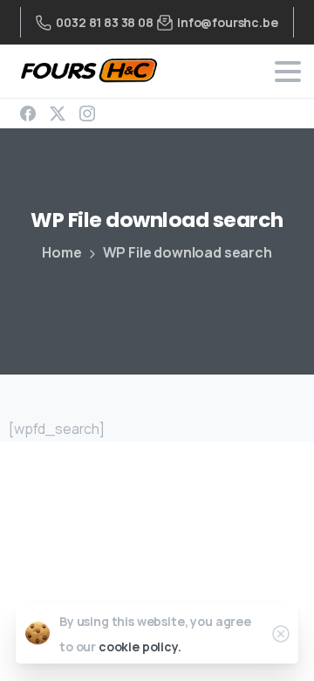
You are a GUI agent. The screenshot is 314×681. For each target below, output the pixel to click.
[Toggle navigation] (287, 71)
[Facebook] (28, 113)
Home (61, 252)
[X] (57, 113)
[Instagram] (87, 113)
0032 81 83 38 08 (104, 22)
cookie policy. (140, 646)
